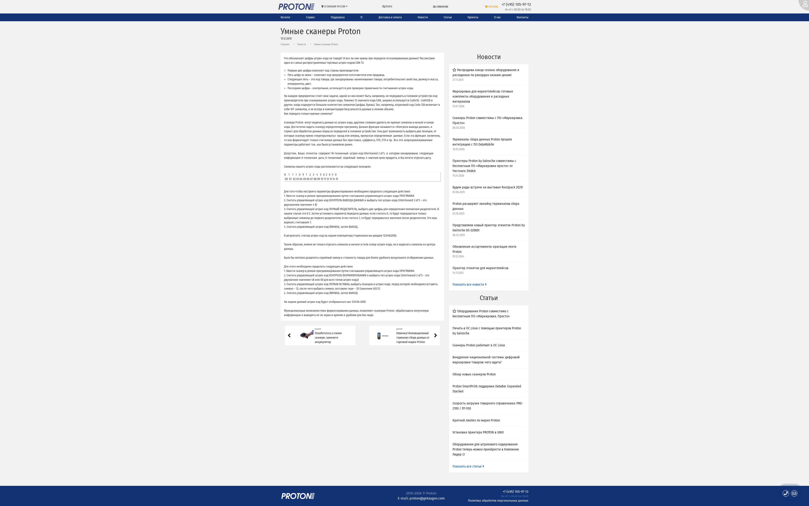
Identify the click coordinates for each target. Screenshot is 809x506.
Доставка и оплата (390, 17)
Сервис (310, 17)
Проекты (472, 17)
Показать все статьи (467, 466)
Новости (423, 17)
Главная (285, 44)
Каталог (285, 17)
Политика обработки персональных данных (498, 500)
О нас (497, 17)
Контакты (522, 17)
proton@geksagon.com (427, 498)
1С (361, 17)
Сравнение (442, 6)
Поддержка (338, 17)
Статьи (448, 17)
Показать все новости (469, 284)
